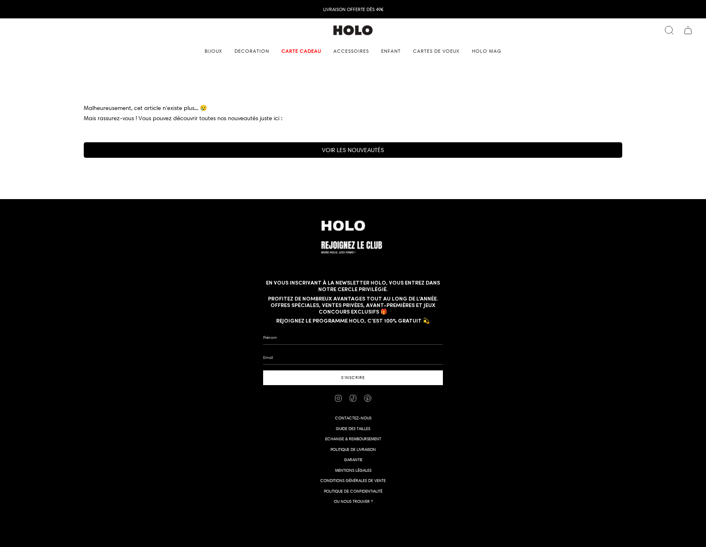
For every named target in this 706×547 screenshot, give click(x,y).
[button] (213, 51)
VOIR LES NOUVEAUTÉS (353, 150)
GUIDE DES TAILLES (353, 428)
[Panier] (688, 30)
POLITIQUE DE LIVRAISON (353, 449)
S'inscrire (353, 377)
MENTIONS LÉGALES (353, 470)
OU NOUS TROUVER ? (353, 501)
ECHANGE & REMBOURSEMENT (353, 439)
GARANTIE (353, 459)
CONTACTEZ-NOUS (353, 418)
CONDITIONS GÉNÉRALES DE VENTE (353, 480)
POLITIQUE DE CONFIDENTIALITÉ (353, 491)
